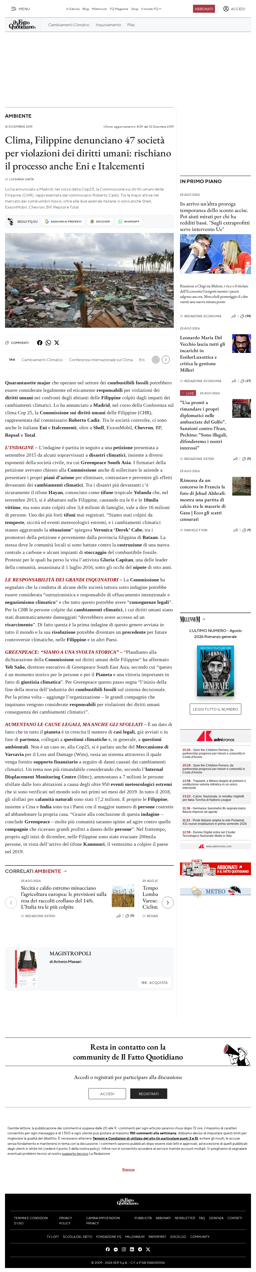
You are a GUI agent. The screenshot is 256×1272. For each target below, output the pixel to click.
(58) (248, 316)
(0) (132, 915)
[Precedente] (11, 903)
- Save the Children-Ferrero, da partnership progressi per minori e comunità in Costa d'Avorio (213, 753)
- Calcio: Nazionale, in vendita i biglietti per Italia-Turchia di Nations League (213, 798)
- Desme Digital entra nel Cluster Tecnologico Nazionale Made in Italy (209, 834)
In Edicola (73, 8)
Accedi (107, 1093)
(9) (249, 530)
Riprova (128, 1169)
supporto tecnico (75, 1153)
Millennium (99, 8)
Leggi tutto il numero (215, 709)
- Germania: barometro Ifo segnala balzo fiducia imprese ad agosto (214, 810)
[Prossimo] (168, 903)
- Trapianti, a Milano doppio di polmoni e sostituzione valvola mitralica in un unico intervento (214, 784)
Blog (85, 8)
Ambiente (18, 116)
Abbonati (204, 8)
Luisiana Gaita (19, 179)
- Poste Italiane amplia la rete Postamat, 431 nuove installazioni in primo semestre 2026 (214, 822)
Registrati (149, 1093)
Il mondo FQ (149, 9)
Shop (134, 8)
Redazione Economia (200, 316)
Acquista (154, 982)
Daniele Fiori (194, 530)
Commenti (20, 343)
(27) (248, 381)
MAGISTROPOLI (70, 953)
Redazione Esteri (38, 916)
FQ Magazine (119, 8)
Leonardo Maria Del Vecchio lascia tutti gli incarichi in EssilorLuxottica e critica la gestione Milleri (202, 353)
